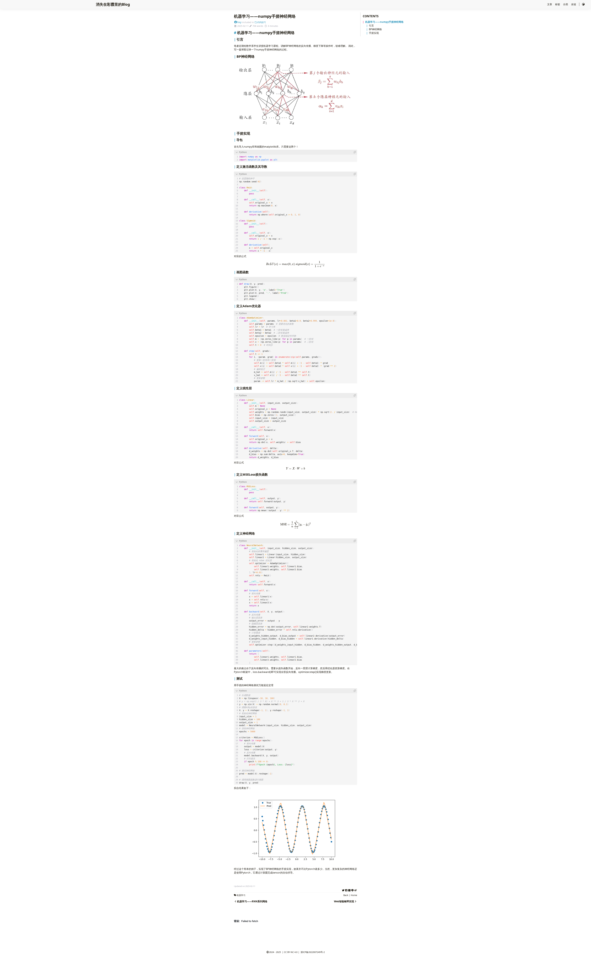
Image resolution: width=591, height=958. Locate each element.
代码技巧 (261, 22)
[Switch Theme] (583, 4)
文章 (550, 4)
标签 (558, 4)
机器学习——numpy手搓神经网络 (384, 22)
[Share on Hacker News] (349, 890)
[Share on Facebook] (346, 890)
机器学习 (241, 895)
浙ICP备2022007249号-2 (313, 952)
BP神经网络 (375, 29)
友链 (574, 4)
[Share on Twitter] (343, 890)
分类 (566, 4)
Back (345, 895)
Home (354, 895)
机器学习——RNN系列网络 (252, 901)
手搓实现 (374, 33)
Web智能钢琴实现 (344, 901)
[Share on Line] (352, 890)
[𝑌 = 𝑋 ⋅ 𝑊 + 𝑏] (295, 468)
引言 (371, 25)
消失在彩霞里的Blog (113, 4)
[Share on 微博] (355, 890)
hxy (239, 22)
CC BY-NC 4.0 (291, 952)
